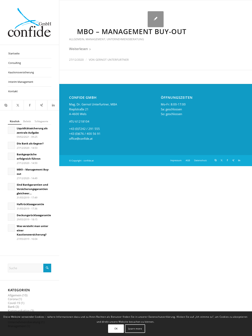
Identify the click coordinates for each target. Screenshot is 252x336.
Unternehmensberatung (125, 39)
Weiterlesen (78, 49)
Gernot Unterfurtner (112, 59)
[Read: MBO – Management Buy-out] (11, 171)
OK (116, 328)
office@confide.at (81, 139)
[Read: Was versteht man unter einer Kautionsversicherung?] (11, 228)
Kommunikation (19, 311)
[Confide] (29, 22)
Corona (13, 299)
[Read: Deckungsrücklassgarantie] (11, 217)
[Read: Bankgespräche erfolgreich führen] (11, 156)
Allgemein (14, 295)
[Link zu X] (18, 105)
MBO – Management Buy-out (131, 31)
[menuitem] (29, 53)
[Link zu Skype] (6, 105)
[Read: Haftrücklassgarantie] (11, 206)
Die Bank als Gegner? (30, 143)
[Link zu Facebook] (29, 105)
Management (95, 39)
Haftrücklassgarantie (30, 204)
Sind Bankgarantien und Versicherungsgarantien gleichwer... (32, 189)
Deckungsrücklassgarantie (34, 215)
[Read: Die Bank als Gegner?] (11, 145)
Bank (11, 307)
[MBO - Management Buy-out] (156, 19)
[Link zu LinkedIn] (53, 105)
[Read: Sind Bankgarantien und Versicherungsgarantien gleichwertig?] (11, 186)
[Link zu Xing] (41, 105)
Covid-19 (14, 303)
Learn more (135, 328)
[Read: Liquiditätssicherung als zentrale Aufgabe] (11, 130)
